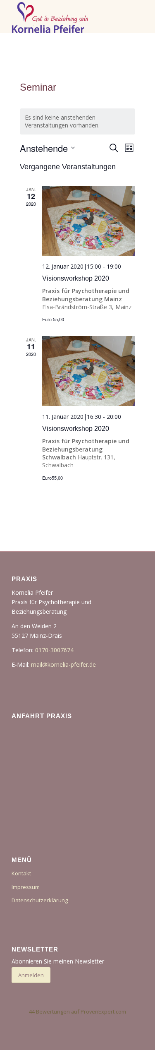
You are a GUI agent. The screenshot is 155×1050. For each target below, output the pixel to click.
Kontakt (21, 873)
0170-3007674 (54, 650)
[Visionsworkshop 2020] (89, 221)
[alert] (78, 121)
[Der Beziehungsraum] (64, 16)
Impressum (26, 887)
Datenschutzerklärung (40, 900)
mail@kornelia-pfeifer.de (63, 664)
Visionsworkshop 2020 (75, 278)
